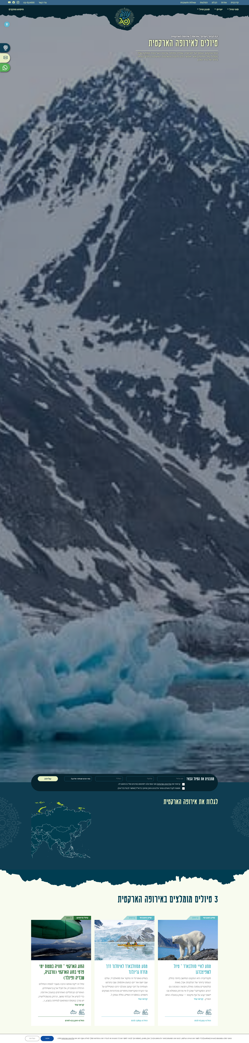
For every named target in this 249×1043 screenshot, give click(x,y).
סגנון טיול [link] (204, 9)
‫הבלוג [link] (214, 2)
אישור (47, 1038)
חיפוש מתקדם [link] (16, 9)
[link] (7, 24)
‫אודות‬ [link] (224, 2)
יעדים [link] (219, 9)
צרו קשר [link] (43, 2)
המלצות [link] (204, 2)
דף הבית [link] (235, 2)
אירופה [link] (195, 36)
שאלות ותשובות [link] (188, 2)
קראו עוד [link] (198, 999)
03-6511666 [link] (29, 2)
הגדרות (32, 1038)
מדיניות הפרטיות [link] (164, 784)
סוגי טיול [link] (234, 9)
